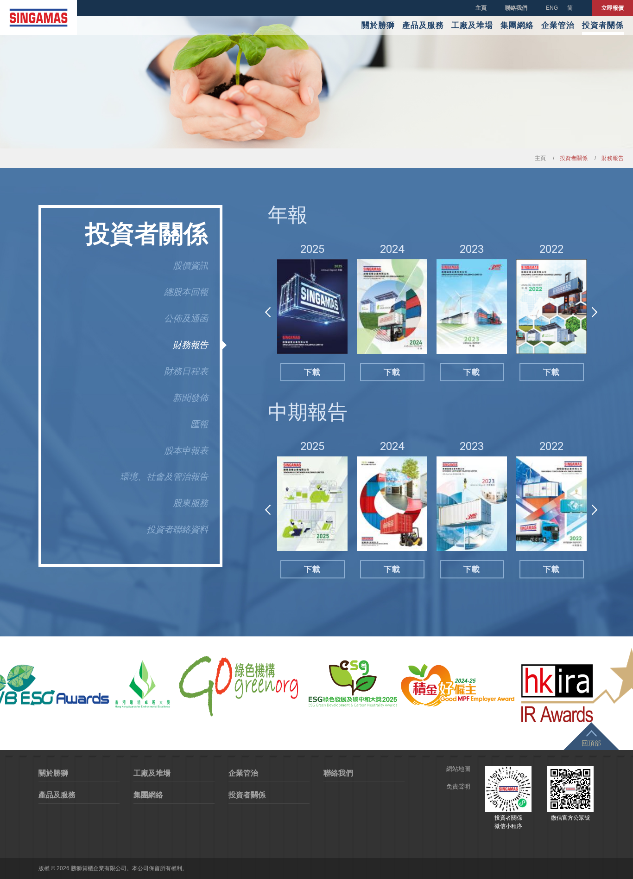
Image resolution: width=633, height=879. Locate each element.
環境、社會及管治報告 (164, 476)
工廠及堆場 (472, 25)
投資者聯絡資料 (177, 529)
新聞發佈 (190, 398)
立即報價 (612, 8)
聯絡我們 (516, 8)
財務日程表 (186, 371)
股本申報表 (186, 451)
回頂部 (591, 743)
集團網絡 (517, 25)
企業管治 (558, 25)
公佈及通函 (186, 318)
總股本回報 (186, 292)
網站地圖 (458, 768)
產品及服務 (423, 25)
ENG (552, 8)
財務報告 (190, 345)
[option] (312, 312)
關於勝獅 (378, 25)
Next (594, 312)
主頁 (481, 8)
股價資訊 (190, 265)
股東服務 (190, 503)
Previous (267, 312)
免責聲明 (458, 786)
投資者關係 (603, 25)
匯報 (199, 424)
